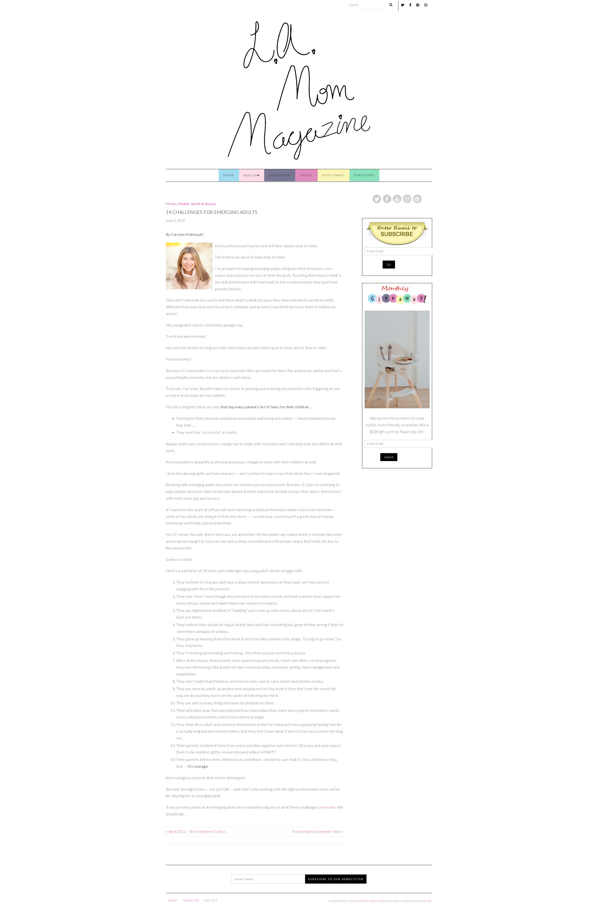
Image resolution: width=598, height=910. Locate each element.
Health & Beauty (203, 204)
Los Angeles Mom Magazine (371, 901)
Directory (364, 175)
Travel (306, 175)
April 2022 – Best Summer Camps (196, 831)
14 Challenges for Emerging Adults (211, 212)
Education (280, 175)
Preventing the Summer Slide (316, 831)
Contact (211, 900)
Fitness (171, 204)
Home (228, 175)
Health (250, 175)
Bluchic (424, 901)
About (173, 900)
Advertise (191, 900)
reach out (327, 807)
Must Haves (333, 175)
